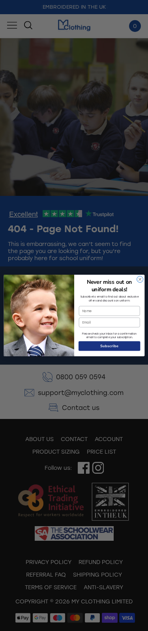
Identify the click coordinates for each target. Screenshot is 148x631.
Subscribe (109, 346)
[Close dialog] (140, 279)
